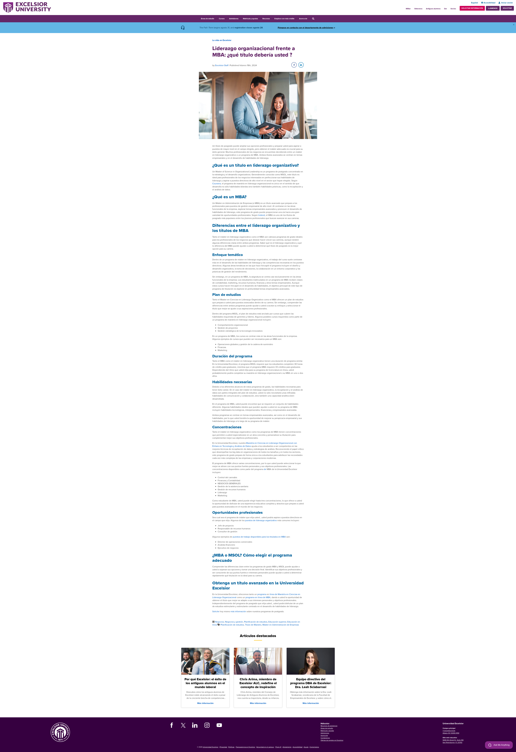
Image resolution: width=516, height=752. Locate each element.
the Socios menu (457, 8)
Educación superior (277, 621)
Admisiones (233, 18)
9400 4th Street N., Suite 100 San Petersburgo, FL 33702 (453, 741)
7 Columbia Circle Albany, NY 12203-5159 (451, 731)
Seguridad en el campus (265, 747)
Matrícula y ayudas (250, 18)
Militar (408, 8)
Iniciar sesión (507, 2)
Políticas (231, 747)
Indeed (261, 215)
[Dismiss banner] (514, 24)
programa (261, 594)
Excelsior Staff (221, 65)
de (265, 469)
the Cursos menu (226, 18)
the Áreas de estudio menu (216, 18)
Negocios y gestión (234, 621)
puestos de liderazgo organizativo (261, 520)
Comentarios (314, 747)
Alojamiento (287, 747)
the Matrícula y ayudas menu (259, 18)
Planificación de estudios (255, 621)
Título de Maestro (253, 624)
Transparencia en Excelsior (245, 747)
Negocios (219, 621)
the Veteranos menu (424, 8)
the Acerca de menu (309, 18)
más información (238, 611)
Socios (453, 8)
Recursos (266, 18)
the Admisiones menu (240, 18)
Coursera (216, 183)
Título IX (278, 747)
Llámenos (492, 8)
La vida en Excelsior (221, 40)
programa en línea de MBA (258, 597)
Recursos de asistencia (329, 726)
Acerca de (303, 18)
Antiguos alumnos (433, 8)
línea (272, 594)
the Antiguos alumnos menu (442, 8)
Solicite (215, 611)
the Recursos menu (271, 18)
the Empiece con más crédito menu (296, 18)
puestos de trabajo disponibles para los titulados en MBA (259, 536)
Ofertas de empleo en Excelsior (332, 740)
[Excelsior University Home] (27, 7)
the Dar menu (448, 8)
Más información (205, 703)
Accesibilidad (489, 2)
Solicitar (507, 8)
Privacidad (223, 747)
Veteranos (418, 8)
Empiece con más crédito (284, 18)
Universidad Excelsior (210, 747)
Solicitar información (472, 8)
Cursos (222, 18)
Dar (445, 8)
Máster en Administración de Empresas (280, 624)
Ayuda (306, 747)
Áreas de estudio (207, 18)
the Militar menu (412, 8)
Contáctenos (325, 738)
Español (474, 2)
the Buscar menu (317, 18)
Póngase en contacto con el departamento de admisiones (305, 27)
